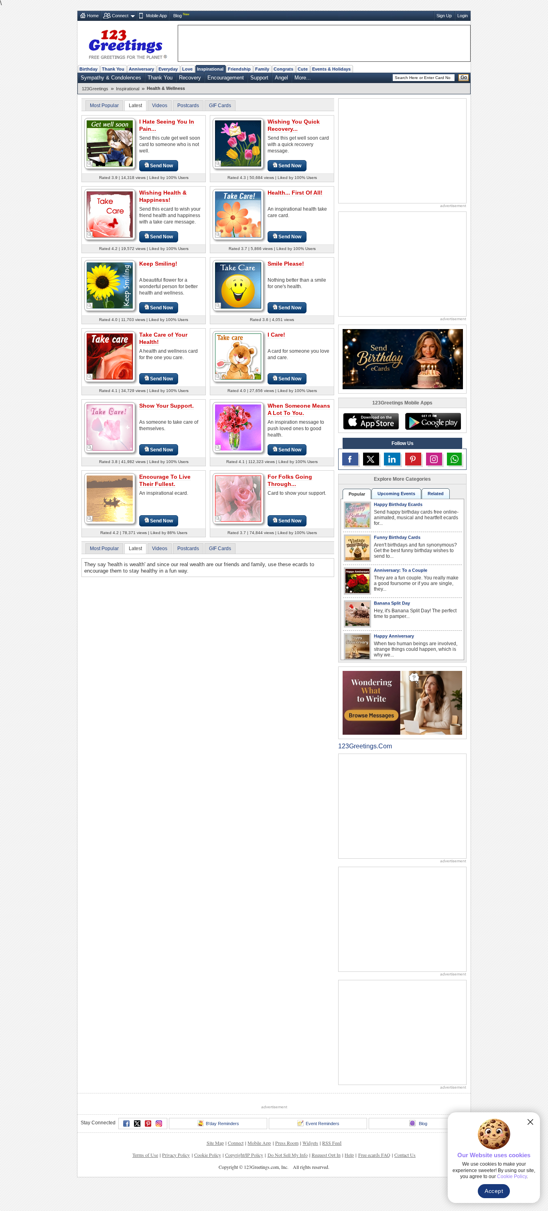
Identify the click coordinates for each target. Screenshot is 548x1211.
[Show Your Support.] (110, 427)
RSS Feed (331, 1143)
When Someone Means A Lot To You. (299, 409)
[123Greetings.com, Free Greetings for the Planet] (127, 43)
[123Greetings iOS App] (371, 421)
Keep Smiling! (158, 263)
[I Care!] (238, 356)
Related (436, 493)
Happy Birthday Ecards (398, 504)
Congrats (283, 69)
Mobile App (156, 15)
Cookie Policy (207, 1155)
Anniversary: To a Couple (400, 570)
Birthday (88, 69)
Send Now (161, 166)
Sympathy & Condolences (111, 78)
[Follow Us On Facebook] (350, 459)
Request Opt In (326, 1155)
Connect (120, 15)
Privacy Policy (176, 1155)
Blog (177, 15)
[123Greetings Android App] (433, 421)
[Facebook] (126, 1123)
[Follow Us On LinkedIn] (392, 459)
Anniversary (141, 69)
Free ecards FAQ (374, 1155)
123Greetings (95, 88)
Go (464, 77)
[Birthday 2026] (403, 358)
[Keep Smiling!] (110, 285)
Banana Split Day (392, 603)
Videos (159, 105)
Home (93, 15)
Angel (281, 78)
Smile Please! (286, 263)
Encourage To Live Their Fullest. (165, 480)
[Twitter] (137, 1123)
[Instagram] (159, 1123)
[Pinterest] (148, 1123)
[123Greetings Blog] (402, 702)
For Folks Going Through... (290, 480)
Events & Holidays (331, 69)
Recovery (190, 78)
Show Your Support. (166, 405)
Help (349, 1155)
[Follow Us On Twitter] (371, 459)
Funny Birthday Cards (397, 537)
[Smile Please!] (238, 285)
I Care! (276, 334)
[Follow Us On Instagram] (434, 459)
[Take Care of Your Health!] (110, 356)
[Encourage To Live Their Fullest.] (110, 498)
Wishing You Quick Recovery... (294, 125)
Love (187, 69)
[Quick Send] (90, 164)
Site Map (215, 1143)
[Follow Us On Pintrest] (413, 459)
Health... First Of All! (295, 192)
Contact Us (405, 1155)
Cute (303, 69)
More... (302, 78)
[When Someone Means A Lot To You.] (238, 427)
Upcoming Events (396, 493)
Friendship (239, 69)
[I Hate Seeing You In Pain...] (110, 143)
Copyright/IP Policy (244, 1155)
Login (462, 15)
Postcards (188, 105)
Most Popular (104, 105)
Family (262, 69)
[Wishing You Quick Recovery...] (238, 143)
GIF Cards (220, 105)
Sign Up (444, 15)
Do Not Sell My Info (288, 1155)
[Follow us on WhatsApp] (454, 459)
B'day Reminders (222, 1123)
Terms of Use (145, 1155)
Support (259, 78)
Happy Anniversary (394, 636)
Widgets (310, 1143)
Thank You (113, 69)
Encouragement (225, 78)
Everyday (168, 69)
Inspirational (210, 69)
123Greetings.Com (365, 746)
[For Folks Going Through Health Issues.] (238, 498)
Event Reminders (322, 1123)
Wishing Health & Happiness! (163, 196)
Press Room (286, 1143)
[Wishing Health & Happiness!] (110, 214)
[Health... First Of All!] (238, 214)
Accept (494, 1191)
